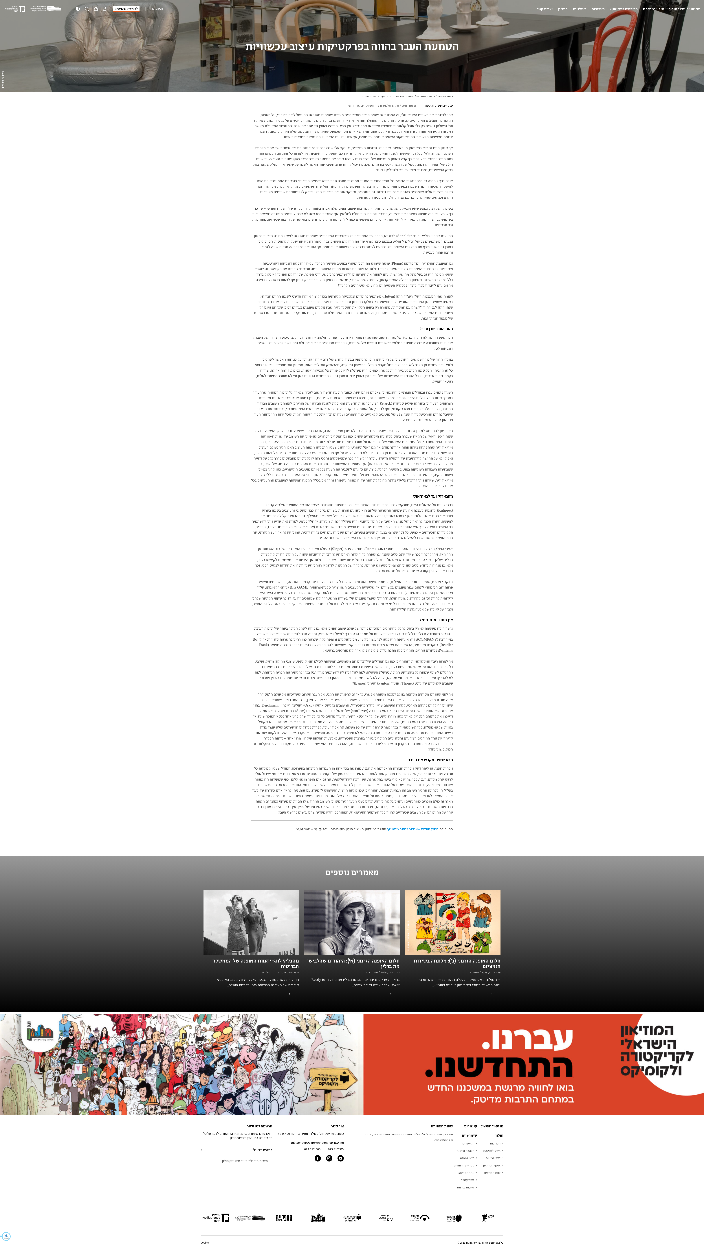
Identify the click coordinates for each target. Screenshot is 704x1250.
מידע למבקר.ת (653, 9)
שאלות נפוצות (465, 1187)
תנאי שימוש (467, 1158)
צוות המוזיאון (492, 1173)
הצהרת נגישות (465, 1151)
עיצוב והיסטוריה (426, 96)
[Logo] (46, 9)
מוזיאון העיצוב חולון (684, 9)
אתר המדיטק (466, 1173)
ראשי (450, 96)
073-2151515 (336, 1149)
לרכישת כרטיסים (126, 9)
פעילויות (579, 9)
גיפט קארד (467, 1180)
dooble (205, 1242)
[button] (5, 1236)
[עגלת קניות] (96, 9)
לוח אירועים (493, 1158)
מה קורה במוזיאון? (624, 9)
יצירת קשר (545, 9)
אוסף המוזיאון (491, 1165)
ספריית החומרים (464, 1165)
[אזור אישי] (105, 9)
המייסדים (468, 1143)
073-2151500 (312, 1149)
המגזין (563, 9)
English (157, 9)
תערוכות (598, 9)
